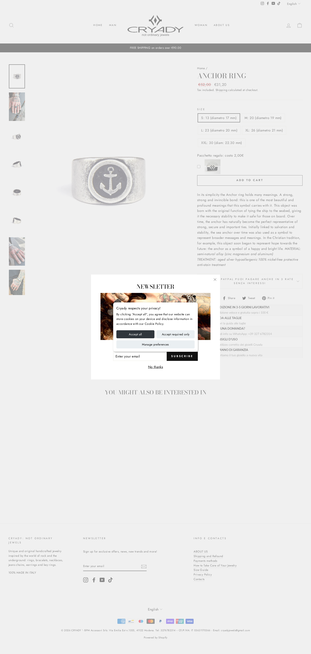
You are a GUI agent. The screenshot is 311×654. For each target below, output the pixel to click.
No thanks (155, 366)
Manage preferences (155, 344)
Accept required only (176, 334)
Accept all (135, 334)
